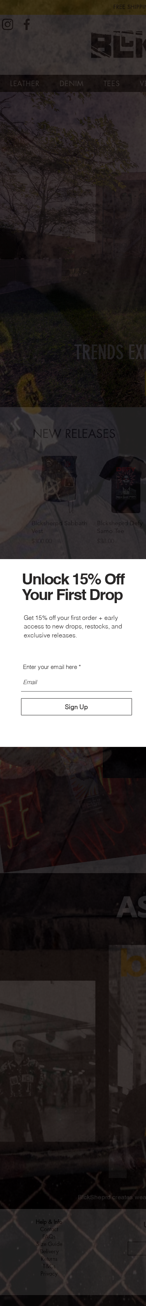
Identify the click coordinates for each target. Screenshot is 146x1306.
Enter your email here (50, 667)
